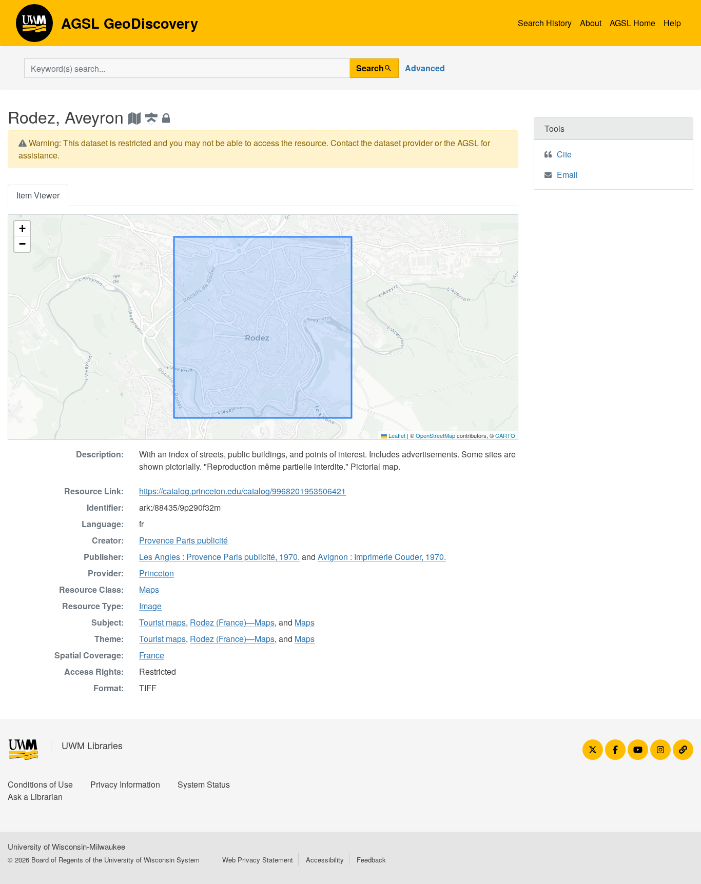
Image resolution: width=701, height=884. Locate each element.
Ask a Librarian (35, 796)
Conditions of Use (40, 784)
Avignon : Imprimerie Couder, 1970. (382, 556)
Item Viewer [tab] (38, 195)
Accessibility (325, 860)
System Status (204, 784)
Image (150, 606)
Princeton (156, 573)
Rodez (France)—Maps (232, 622)
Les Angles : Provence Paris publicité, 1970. (219, 556)
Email (567, 174)
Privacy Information (125, 784)
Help (672, 23)
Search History (545, 23)
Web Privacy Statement (257, 860)
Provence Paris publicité (183, 540)
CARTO (505, 435)
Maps (149, 589)
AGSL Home (632, 23)
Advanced (425, 68)
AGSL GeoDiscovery (34, 26)
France (151, 655)
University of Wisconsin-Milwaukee (66, 846)
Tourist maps (162, 622)
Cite (564, 154)
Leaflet (396, 435)
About (590, 23)
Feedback (371, 860)
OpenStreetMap (435, 435)
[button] (22, 228)
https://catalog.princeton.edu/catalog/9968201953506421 (242, 491)
